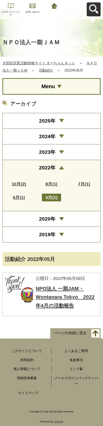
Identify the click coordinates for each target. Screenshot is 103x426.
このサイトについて (10, 13)
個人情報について (26, 369)
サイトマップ (28, 393)
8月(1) (51, 184)
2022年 (47, 167)
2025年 (47, 120)
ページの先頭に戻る (70, 333)
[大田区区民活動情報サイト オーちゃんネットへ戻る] (54, 5)
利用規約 (27, 360)
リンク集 (76, 369)
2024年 (47, 136)
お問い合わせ (32, 12)
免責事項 (76, 360)
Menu (48, 86)
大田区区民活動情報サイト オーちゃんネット (38, 63)
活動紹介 (46, 70)
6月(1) (19, 197)
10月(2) (19, 184)
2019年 (47, 234)
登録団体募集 (27, 378)
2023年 (47, 152)
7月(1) (84, 184)
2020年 (47, 219)
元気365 (58, 421)
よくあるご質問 (76, 351)
